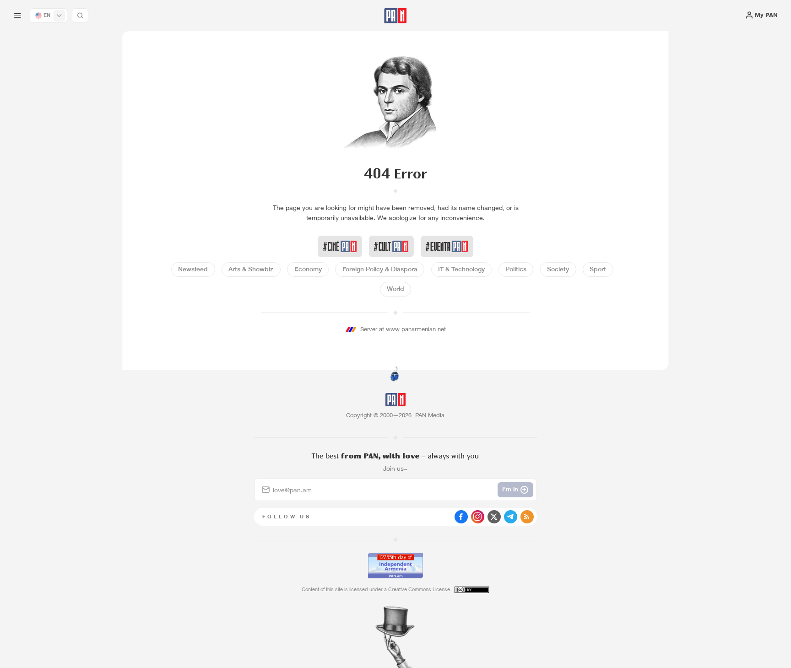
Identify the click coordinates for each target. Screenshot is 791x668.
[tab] (497, 269)
